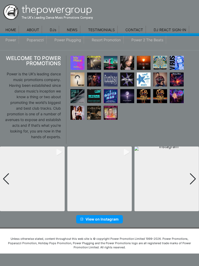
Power (10, 40)
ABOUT (33, 30)
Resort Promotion (106, 40)
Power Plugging (67, 40)
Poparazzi (35, 40)
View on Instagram (102, 219)
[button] (91, 207)
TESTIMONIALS (101, 30)
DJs (53, 30)
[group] (32, 179)
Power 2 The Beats (147, 40)
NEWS (72, 30)
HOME (10, 30)
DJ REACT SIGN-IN (170, 30)
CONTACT (134, 30)
